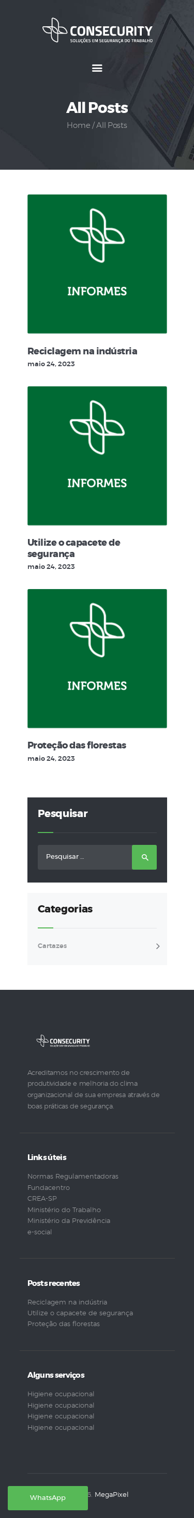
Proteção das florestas (76, 745)
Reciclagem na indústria (82, 351)
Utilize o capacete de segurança (74, 548)
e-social (39, 1232)
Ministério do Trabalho (64, 1210)
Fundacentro (48, 1188)
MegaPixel (112, 1495)
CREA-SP (42, 1199)
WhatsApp (48, 1498)
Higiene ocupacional (61, 1394)
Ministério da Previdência (68, 1221)
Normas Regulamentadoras (72, 1176)
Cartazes (52, 946)
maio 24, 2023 (51, 364)
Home (78, 125)
